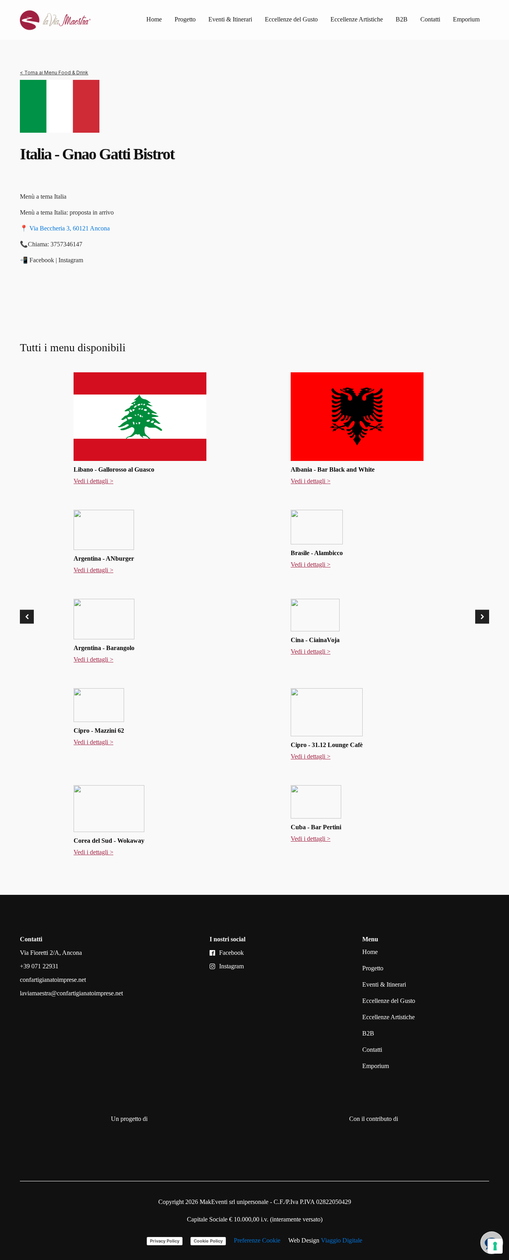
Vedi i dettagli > (93, 481)
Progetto (185, 19)
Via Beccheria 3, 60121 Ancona (69, 228)
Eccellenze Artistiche (356, 19)
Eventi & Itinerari (230, 19)
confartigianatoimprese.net (53, 979)
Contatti (430, 19)
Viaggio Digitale (341, 1240)
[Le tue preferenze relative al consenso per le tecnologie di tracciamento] (495, 1246)
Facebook (231, 952)
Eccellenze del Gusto (291, 19)
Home (154, 19)
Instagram (231, 966)
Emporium (466, 19)
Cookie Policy (208, 1241)
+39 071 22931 (39, 966)
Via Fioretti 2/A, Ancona (51, 952)
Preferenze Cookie (257, 1240)
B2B (402, 19)
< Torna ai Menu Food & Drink (54, 72)
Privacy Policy (164, 1241)
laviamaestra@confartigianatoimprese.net (71, 993)
